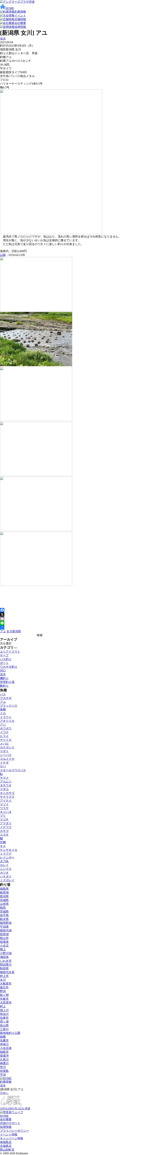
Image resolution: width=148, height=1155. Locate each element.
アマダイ (6, 823)
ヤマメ (4, 777)
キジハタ (6, 811)
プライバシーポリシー (14, 1130)
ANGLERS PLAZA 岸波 (15, 1108)
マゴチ (4, 819)
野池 (3, 991)
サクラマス (7, 796)
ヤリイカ (6, 739)
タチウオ (6, 785)
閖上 (3, 949)
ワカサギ (6, 698)
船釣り (4, 685)
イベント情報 (8, 1134)
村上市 (4, 976)
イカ (3, 713)
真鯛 (3, 709)
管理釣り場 (7, 681)
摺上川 (4, 1010)
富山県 (4, 1025)
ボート (4, 663)
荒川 (3, 1067)
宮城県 (4, 900)
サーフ (4, 655)
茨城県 (4, 911)
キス (3, 846)
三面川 (4, 1029)
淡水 (3, 38)
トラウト (6, 717)
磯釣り (4, 678)
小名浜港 (6, 1048)
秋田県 (4, 968)
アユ (3, 631)
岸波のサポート (10, 1123)
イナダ (4, 762)
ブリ (3, 815)
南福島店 (6, 1142)
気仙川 (4, 1013)
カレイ (4, 865)
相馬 (3, 907)
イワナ (4, 732)
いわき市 (6, 960)
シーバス (6, 755)
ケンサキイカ (8, 849)
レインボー (7, 857)
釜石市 (4, 987)
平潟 (3, 1074)
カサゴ (4, 830)
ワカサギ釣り (8, 666)
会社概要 (6, 1119)
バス (3, 694)
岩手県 (4, 915)
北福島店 (6, 1145)
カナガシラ (7, 747)
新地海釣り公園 (10, 1032)
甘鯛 (3, 842)
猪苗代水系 (7, 972)
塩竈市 (4, 1040)
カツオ (4, 872)
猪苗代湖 (6, 930)
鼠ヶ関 (4, 995)
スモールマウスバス (13, 770)
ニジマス (6, 868)
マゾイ (4, 804)
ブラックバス (8, 705)
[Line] (74, 623)
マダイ (4, 751)
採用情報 (6, 1126)
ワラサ (4, 808)
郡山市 (4, 938)
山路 (3, 254)
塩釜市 (4, 1017)
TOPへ (4, 1093)
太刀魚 (4, 861)
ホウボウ (6, 728)
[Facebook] (74, 610)
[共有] (74, 627)
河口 (3, 670)
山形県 (4, 903)
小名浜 (4, 945)
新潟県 (16, 631)
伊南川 (4, 1044)
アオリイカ (7, 720)
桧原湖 (4, 892)
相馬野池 (6, 922)
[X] (74, 614)
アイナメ (6, 800)
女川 (9, 631)
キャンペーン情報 (11, 1138)
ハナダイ (6, 876)
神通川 (4, 1063)
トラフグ (6, 853)
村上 (3, 1006)
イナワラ (6, 827)
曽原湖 (4, 934)
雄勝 (3, 1036)
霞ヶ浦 (4, 1021)
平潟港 (4, 926)
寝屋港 (4, 941)
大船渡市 (6, 983)
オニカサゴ (7, 792)
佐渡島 (4, 1070)
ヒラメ (4, 736)
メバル (4, 743)
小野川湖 (6, 953)
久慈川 (4, 1059)
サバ (3, 766)
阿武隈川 (6, 964)
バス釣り (6, 659)
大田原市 (6, 1002)
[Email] (74, 619)
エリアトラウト (10, 651)
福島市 (4, 1051)
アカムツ (6, 781)
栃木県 (4, 919)
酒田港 (4, 957)
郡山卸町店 (7, 1149)
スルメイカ (7, 758)
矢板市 (4, 998)
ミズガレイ (7, 880)
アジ (3, 724)
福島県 (4, 888)
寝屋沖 (4, 1055)
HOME (4, 1115)
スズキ (4, 834)
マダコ (4, 789)
